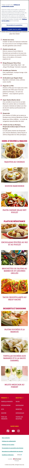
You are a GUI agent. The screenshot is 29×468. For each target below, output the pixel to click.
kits (2, 409)
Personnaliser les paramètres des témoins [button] (12, 448)
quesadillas (20, 413)
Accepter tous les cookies (14, 29)
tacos (18, 401)
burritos (19, 409)
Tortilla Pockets (7, 401)
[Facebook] (8, 431)
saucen (3, 413)
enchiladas (20, 405)
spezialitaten (5, 405)
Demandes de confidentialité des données (12, 451)
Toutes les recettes (19, 418)
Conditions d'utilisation (8, 454)
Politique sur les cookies (8, 444)
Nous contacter (6, 437)
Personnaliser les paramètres (14, 25)
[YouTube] (13, 431)
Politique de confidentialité (9, 441)
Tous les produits (4, 418)
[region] (14, 16)
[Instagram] (18, 431)
